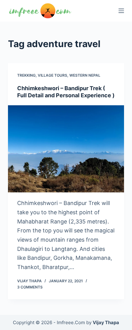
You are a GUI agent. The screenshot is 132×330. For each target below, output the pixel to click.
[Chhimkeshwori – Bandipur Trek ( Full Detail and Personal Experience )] (66, 149)
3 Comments (30, 287)
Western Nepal (84, 75)
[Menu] (121, 11)
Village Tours (52, 75)
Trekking (26, 75)
